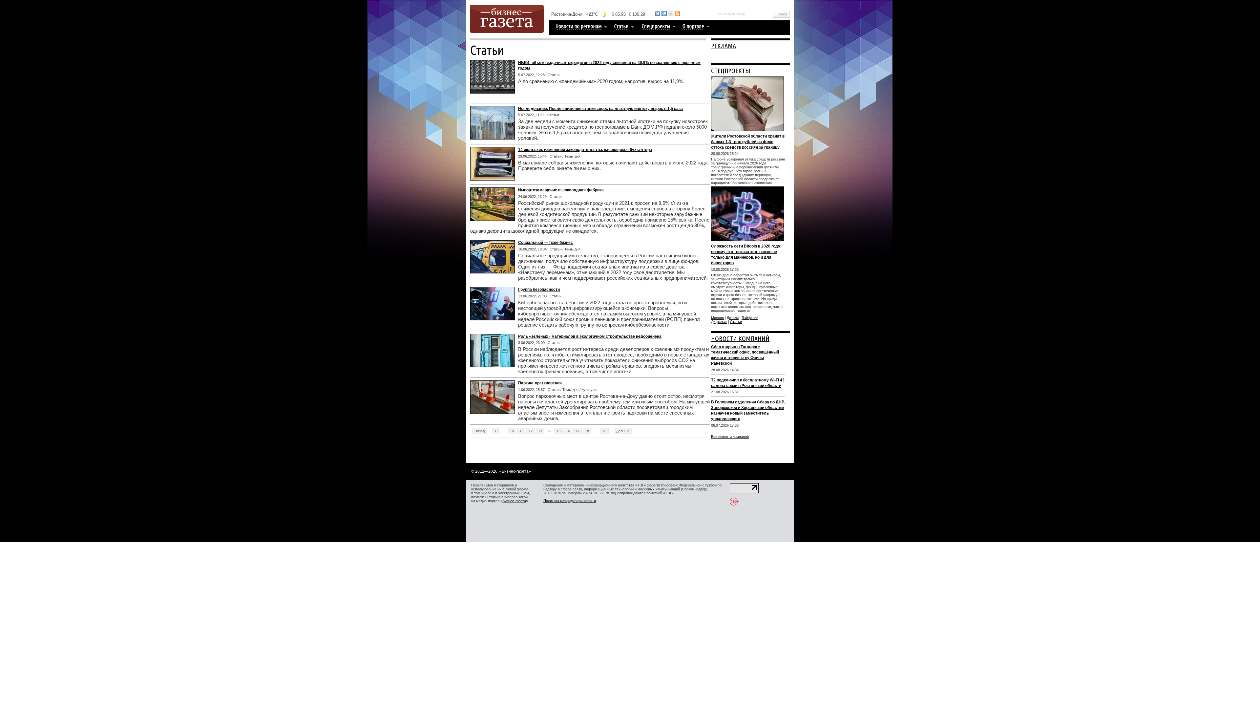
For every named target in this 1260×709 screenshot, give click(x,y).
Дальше (622, 431)
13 (540, 431)
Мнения (717, 318)
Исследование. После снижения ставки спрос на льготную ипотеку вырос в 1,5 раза (600, 108)
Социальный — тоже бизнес (545, 242)
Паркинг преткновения (540, 383)
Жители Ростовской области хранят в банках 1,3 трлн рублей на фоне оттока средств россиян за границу (748, 142)
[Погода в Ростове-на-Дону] (598, 14)
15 (558, 431)
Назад (479, 431)
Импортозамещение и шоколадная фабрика (561, 190)
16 (568, 431)
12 (531, 431)
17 (577, 431)
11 (521, 431)
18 (587, 431)
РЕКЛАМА (723, 46)
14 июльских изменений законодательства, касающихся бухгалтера (585, 149)
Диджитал (719, 322)
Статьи (736, 322)
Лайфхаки (750, 318)
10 (512, 431)
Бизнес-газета (514, 501)
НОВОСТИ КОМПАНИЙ (740, 338)
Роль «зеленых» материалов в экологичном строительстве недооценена (590, 336)
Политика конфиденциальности (569, 501)
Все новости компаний (730, 437)
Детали (733, 318)
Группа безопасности (539, 289)
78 (604, 431)
